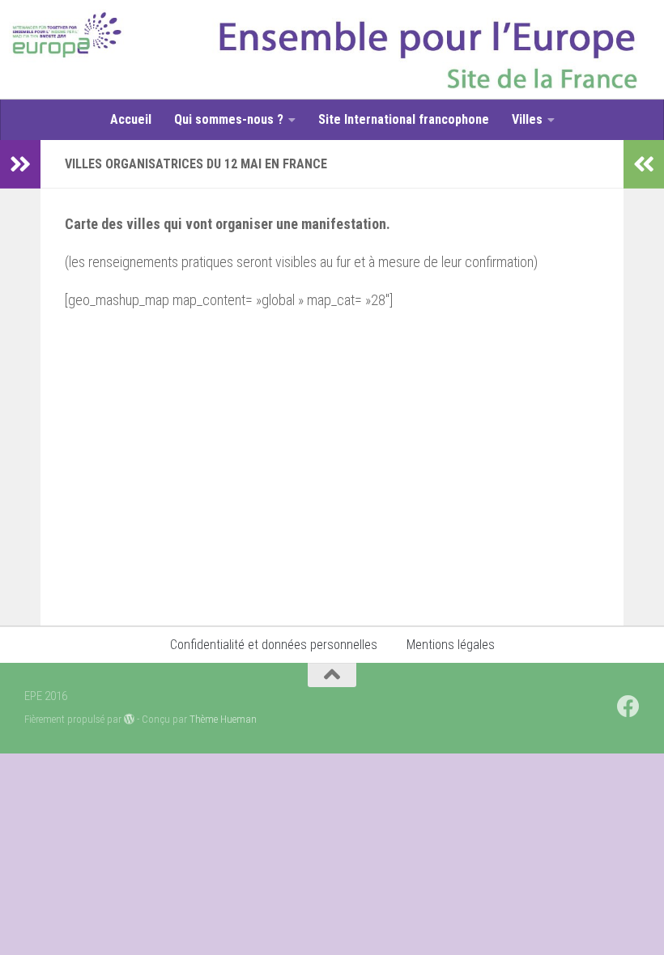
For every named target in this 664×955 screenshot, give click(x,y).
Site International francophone (403, 119)
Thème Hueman (223, 719)
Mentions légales (450, 644)
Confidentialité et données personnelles (273, 644)
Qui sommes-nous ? (228, 119)
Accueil (130, 119)
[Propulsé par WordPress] (129, 719)
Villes (527, 119)
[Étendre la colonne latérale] (20, 164)
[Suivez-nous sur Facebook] (628, 706)
